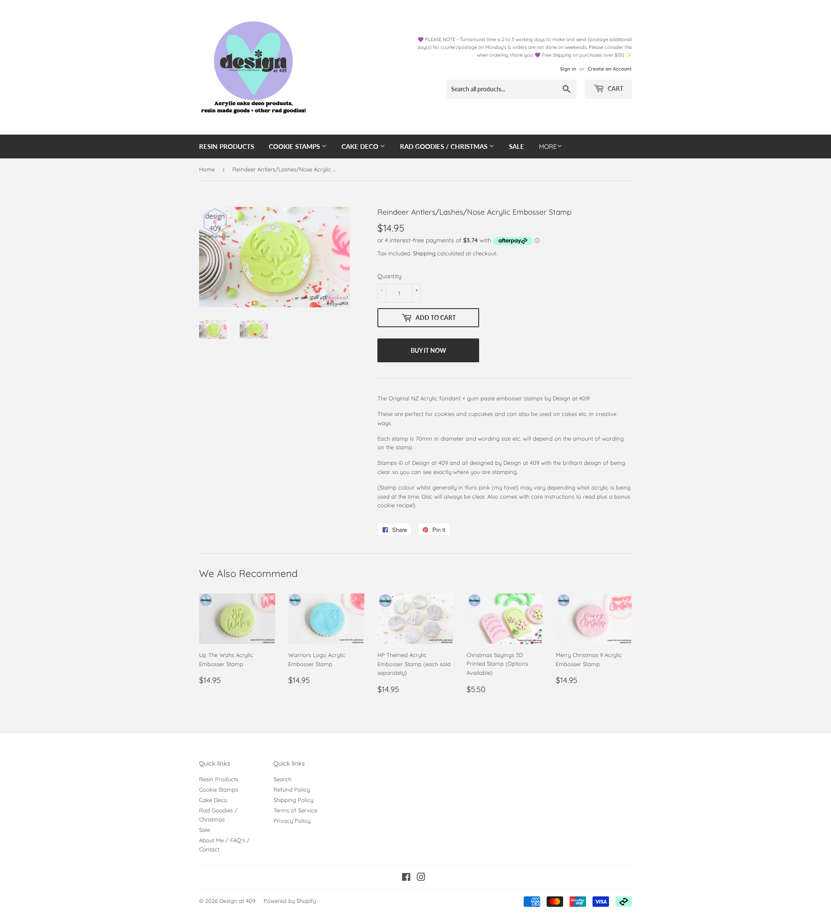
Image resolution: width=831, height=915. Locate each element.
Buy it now (428, 350)
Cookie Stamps (295, 146)
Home (207, 169)
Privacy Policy (292, 820)
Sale (516, 146)
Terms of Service (295, 810)
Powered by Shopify (290, 900)
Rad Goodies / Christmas (444, 146)
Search (282, 779)
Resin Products (226, 146)
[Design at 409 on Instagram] (421, 878)
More (548, 146)
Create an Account (610, 69)
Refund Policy (292, 789)
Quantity (389, 276)
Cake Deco (360, 146)
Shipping (424, 253)
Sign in (568, 69)
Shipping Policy (293, 799)
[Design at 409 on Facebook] (406, 878)
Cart (614, 88)
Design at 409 (237, 900)
